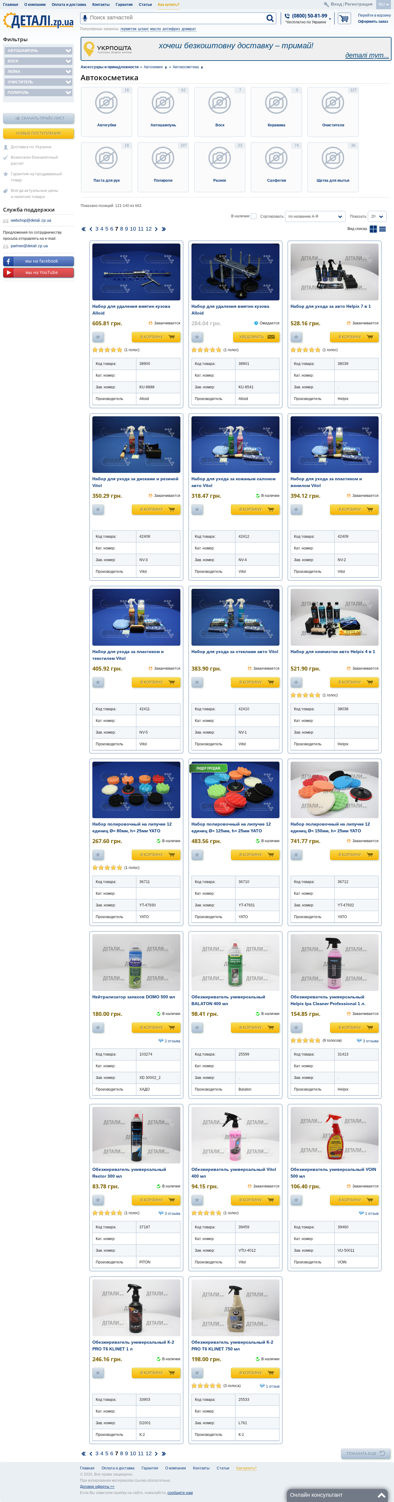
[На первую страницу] (83, 229)
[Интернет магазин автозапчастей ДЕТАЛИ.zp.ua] (38, 21)
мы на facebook (41, 261)
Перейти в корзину (374, 15)
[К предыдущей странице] (91, 229)
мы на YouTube (42, 272)
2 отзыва (172, 1041)
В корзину (151, 336)
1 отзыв (372, 1213)
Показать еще (361, 1453)
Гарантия (124, 4)
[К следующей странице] (156, 229)
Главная (10, 4)
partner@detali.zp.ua (29, 246)
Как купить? (168, 4)
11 (141, 229)
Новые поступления (38, 133)
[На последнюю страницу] (164, 229)
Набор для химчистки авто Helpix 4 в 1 (333, 651)
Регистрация (358, 4)
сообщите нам (180, 1493)
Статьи (145, 4)
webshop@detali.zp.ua (31, 220)
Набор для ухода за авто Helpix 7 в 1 (331, 306)
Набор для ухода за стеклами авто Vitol (234, 651)
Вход (336, 4)
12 (149, 229)
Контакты (101, 4)
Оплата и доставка (69, 4)
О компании (35, 4)
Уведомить (251, 336)
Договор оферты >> (97, 1486)
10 (133, 229)
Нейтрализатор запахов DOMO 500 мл (133, 996)
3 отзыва (371, 1041)
